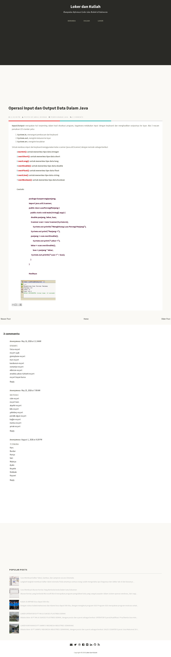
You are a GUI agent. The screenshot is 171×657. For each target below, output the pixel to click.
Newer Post (6, 319)
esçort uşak (14, 352)
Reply (12, 381)
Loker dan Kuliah (85, 6)
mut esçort (14, 359)
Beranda (72, 21)
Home (86, 319)
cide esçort (14, 398)
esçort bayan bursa (18, 377)
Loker (100, 21)
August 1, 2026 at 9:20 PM (31, 439)
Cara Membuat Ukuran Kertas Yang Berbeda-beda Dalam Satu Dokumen (48, 590)
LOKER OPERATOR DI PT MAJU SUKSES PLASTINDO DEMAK (43, 613)
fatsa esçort (15, 349)
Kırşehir (13, 468)
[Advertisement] (85, 43)
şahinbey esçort (16, 412)
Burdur (13, 451)
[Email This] (13, 304)
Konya (12, 454)
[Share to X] (18, 304)
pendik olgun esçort (18, 416)
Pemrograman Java (59, 117)
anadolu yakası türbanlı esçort (22, 373)
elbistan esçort (16, 370)
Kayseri (13, 475)
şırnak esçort (15, 426)
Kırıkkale (13, 472)
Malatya (13, 461)
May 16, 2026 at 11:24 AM (31, 341)
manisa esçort (15, 423)
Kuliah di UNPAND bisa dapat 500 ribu (34, 601)
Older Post (165, 319)
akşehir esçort (16, 405)
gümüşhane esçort (17, 356)
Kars (11, 447)
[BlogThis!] (15, 304)
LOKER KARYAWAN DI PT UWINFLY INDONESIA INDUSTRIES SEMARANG (47, 625)
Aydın (12, 465)
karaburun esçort (17, 363)
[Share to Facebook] (20, 304)
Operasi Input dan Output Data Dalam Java (48, 108)
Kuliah (87, 21)
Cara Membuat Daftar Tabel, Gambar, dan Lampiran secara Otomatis (47, 578)
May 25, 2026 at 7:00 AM (30, 390)
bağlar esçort (15, 419)
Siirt (11, 458)
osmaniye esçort (17, 366)
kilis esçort (14, 409)
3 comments (77, 117)
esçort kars (14, 402)
